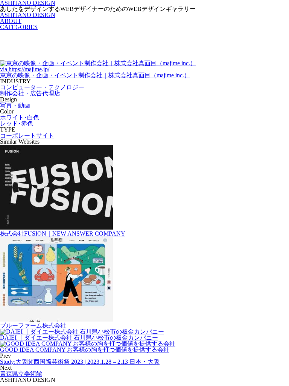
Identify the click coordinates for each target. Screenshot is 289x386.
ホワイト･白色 (19, 117)
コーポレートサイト (27, 135)
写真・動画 (15, 105)
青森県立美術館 (21, 374)
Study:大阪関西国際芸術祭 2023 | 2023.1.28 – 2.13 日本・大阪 (80, 361)
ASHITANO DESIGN (27, 15)
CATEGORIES (19, 27)
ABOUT (10, 21)
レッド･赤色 (16, 123)
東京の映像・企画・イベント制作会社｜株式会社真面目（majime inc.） (95, 75)
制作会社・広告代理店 (30, 93)
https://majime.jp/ (24, 69)
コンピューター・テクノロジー (42, 87)
